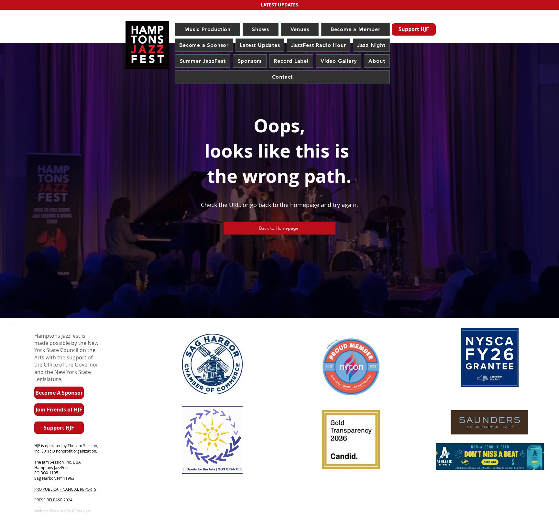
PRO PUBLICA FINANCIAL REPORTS (65, 489)
